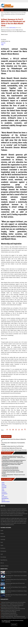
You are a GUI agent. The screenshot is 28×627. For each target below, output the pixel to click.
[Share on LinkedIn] (16, 430)
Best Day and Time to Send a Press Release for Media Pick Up (13, 440)
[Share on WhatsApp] (19, 430)
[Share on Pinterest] (13, 430)
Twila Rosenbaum (12, 27)
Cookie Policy (7, 621)
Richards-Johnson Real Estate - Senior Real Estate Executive (12, 472)
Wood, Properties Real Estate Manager (10, 467)
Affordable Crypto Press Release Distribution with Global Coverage (16, 594)
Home (2, 12)
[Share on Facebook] (7, 430)
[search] (26, 10)
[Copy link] (25, 430)
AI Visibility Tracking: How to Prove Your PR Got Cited (13, 446)
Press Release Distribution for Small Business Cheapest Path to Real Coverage (16, 591)
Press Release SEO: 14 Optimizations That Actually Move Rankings (13, 443)
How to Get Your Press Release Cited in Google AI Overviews (14, 450)
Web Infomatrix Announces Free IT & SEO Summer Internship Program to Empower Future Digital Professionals (12, 464)
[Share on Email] (22, 430)
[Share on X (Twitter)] (10, 430)
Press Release (7, 12)
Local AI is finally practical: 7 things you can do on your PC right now (13, 475)
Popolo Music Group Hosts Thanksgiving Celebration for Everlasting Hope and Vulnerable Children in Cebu (14, 461)
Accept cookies (14, 624)
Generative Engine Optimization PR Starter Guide (12, 448)
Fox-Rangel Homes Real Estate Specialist (10, 470)
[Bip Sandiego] (7, 5)
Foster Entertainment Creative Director (10, 468)
